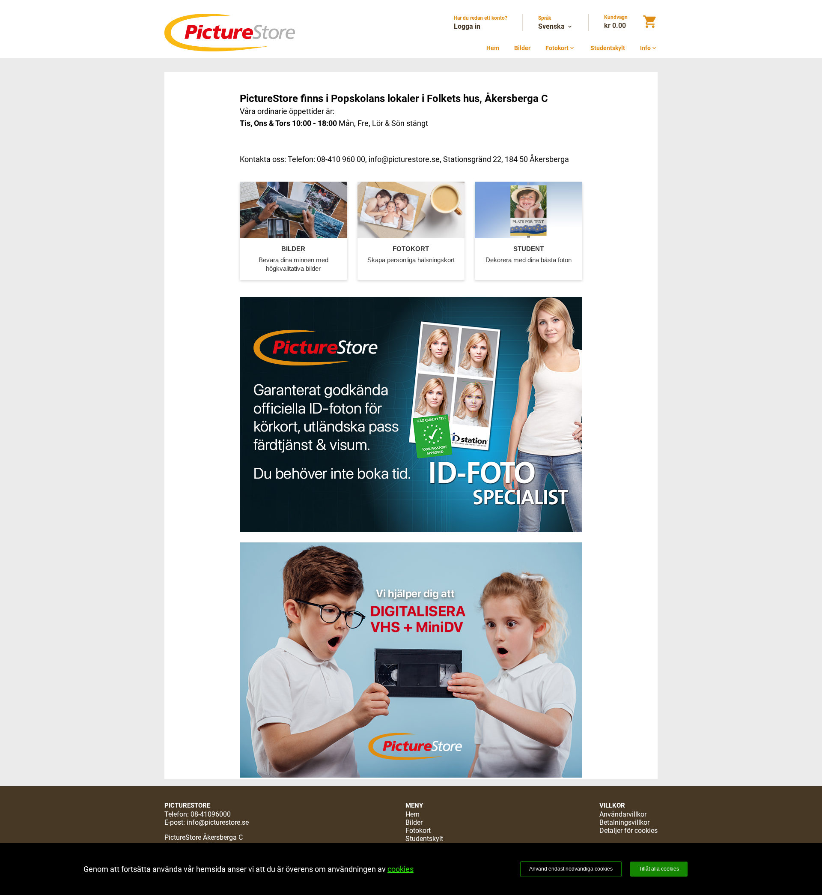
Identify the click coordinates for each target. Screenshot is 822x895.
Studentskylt (607, 48)
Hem (492, 48)
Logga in (467, 26)
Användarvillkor (622, 814)
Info (649, 48)
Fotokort (560, 48)
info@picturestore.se (218, 822)
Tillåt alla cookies (659, 869)
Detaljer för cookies (628, 830)
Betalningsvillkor (624, 822)
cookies (400, 869)
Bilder (522, 48)
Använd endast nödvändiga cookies (571, 869)
